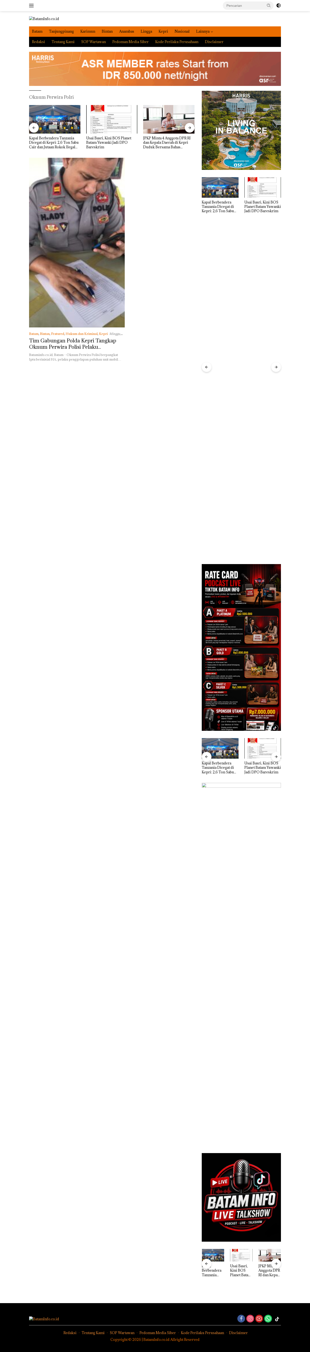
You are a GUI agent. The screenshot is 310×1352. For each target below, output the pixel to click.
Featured (57, 334)
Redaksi (38, 41)
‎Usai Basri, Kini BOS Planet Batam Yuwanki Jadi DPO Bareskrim (51, 142)
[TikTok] (277, 1319)
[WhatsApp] (268, 1319)
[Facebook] (241, 1319)
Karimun (87, 31)
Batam (37, 31)
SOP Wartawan (93, 41)
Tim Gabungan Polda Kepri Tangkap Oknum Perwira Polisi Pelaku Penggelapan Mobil (72, 346)
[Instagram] (250, 1319)
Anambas (126, 31)
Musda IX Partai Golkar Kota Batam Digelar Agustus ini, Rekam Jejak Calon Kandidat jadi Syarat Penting (166, 142)
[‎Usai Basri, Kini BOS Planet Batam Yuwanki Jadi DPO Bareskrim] (54, 119)
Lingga (146, 31)
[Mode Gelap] (278, 5)
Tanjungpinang (61, 31)
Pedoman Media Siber (130, 41)
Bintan (107, 31)
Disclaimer (214, 41)
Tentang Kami (63, 41)
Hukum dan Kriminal (82, 334)
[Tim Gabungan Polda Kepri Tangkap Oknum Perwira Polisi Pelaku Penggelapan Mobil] (77, 242)
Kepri (163, 31)
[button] (269, 5)
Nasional (182, 31)
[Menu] (32, 5)
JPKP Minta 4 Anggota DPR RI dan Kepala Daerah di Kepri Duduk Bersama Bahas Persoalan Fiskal (110, 142)
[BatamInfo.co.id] (44, 18)
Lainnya (202, 31)
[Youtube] (259, 1319)
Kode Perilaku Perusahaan (176, 41)
